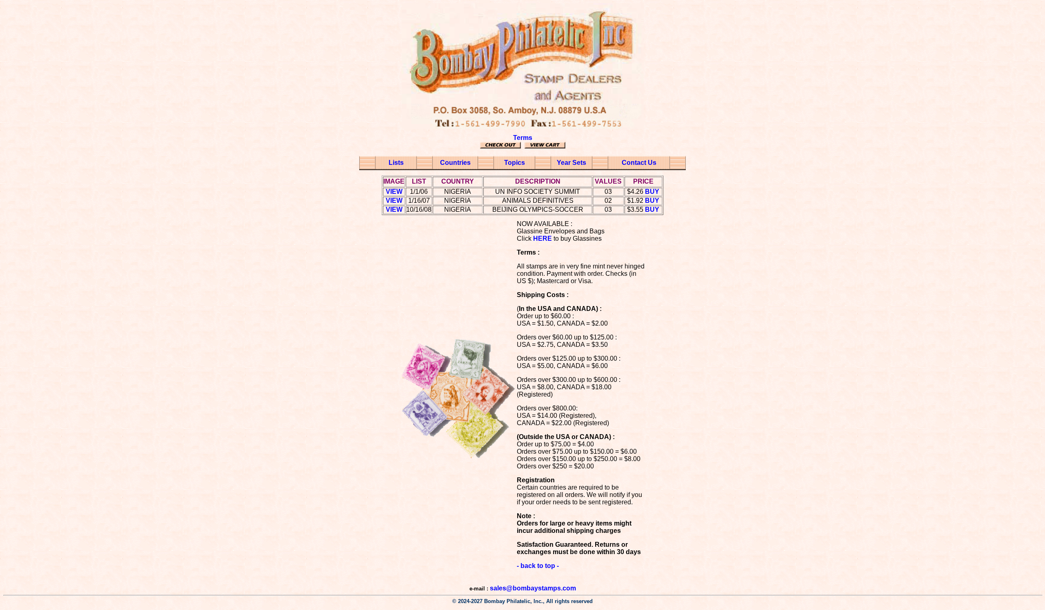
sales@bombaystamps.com (533, 588)
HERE (542, 238)
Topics (514, 162)
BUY (652, 191)
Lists (396, 162)
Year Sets (571, 162)
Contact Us (639, 162)
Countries (455, 162)
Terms (522, 137)
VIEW (394, 191)
